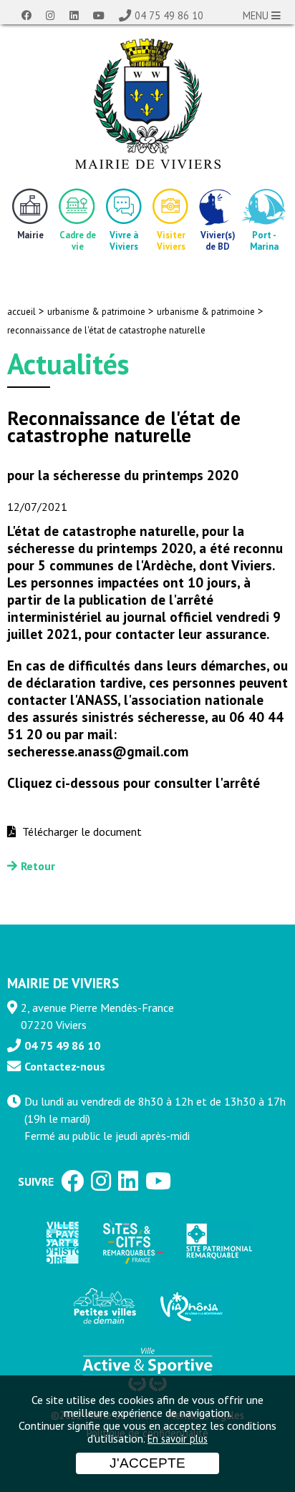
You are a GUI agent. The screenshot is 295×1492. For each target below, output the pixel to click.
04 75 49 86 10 (169, 15)
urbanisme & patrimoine (96, 312)
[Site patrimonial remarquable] (218, 1242)
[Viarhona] (190, 1307)
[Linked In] (74, 15)
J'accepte (147, 1463)
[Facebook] (26, 15)
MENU (257, 15)
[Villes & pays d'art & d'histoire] (61, 1242)
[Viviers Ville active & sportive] (147, 1368)
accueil (21, 312)
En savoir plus (178, 1438)
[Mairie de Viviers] (148, 103)
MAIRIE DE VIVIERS (63, 983)
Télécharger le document (80, 831)
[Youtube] (99, 15)
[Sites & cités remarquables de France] (132, 1242)
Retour (38, 866)
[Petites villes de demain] (105, 1306)
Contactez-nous (64, 1066)
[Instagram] (50, 15)
